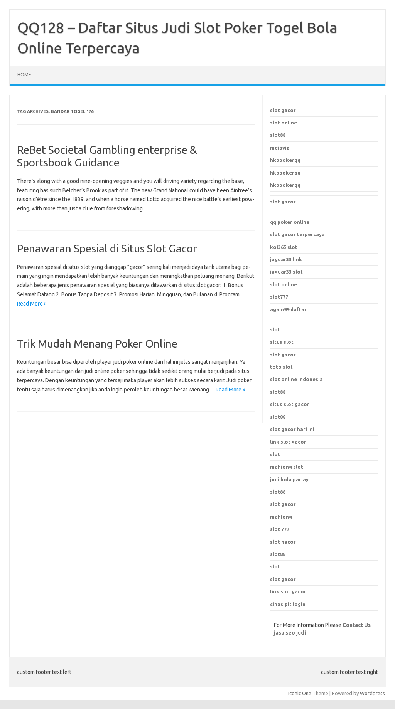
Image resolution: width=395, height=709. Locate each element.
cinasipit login (288, 604)
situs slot (282, 341)
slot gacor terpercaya (297, 234)
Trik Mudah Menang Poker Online (97, 343)
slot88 (277, 135)
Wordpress (372, 693)
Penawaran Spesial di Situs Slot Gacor (107, 248)
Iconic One (299, 693)
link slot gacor (288, 441)
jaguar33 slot (286, 271)
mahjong (281, 516)
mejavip (280, 147)
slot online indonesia (296, 379)
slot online (283, 122)
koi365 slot (283, 247)
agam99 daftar (288, 309)
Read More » (32, 304)
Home (24, 74)
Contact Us (357, 625)
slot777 (279, 296)
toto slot (281, 367)
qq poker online (289, 222)
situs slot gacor (289, 404)
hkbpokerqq (285, 160)
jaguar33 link (286, 259)
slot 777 (279, 529)
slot (275, 329)
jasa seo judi (290, 633)
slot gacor (283, 110)
